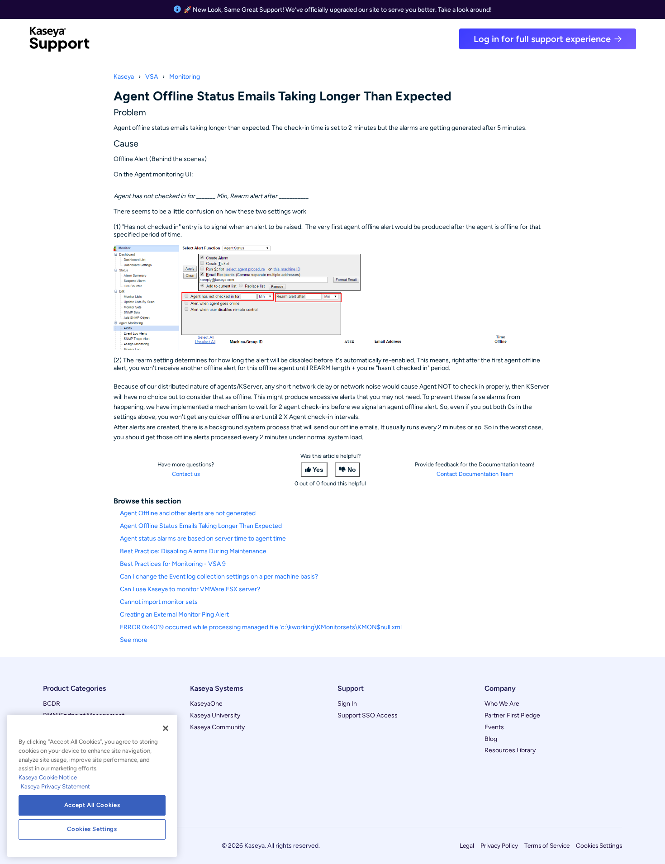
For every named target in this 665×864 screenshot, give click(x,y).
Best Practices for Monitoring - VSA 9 (173, 564)
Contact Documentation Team (475, 473)
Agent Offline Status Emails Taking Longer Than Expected (201, 526)
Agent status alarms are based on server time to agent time (203, 538)
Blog (490, 739)
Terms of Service (547, 845)
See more (133, 640)
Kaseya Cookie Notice (48, 777)
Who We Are (501, 703)
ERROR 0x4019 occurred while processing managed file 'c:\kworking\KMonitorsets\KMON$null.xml (261, 627)
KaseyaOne (206, 703)
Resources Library (510, 750)
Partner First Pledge (512, 715)
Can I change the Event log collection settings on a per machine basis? (219, 576)
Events (494, 727)
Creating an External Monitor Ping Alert (174, 614)
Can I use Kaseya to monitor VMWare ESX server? (190, 589)
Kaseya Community (217, 727)
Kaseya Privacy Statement (55, 786)
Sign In (347, 703)
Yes (318, 469)
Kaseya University (215, 715)
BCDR (51, 703)
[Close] (166, 728)
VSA (151, 77)
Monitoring (184, 77)
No (351, 469)
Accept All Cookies (92, 805)
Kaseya (124, 77)
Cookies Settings (599, 845)
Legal (467, 845)
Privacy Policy (499, 845)
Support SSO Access (367, 715)
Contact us (186, 473)
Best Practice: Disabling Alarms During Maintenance (193, 551)
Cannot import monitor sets (159, 602)
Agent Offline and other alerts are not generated (188, 513)
